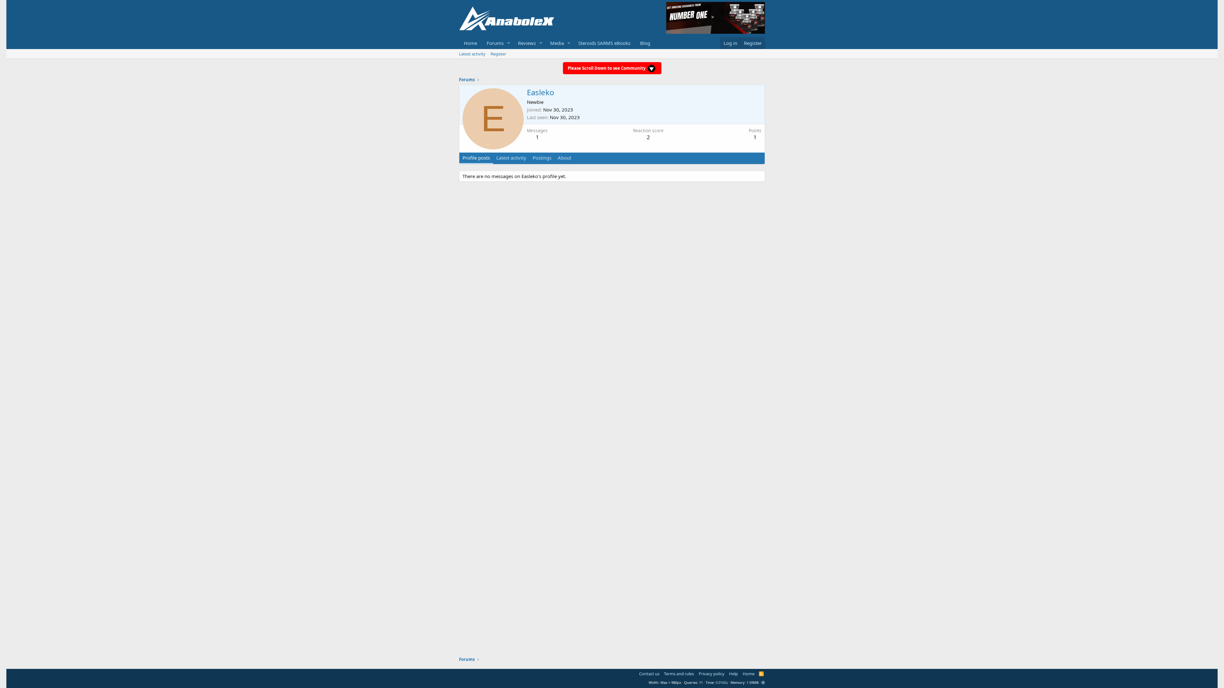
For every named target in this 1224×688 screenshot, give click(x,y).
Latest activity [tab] (511, 157)
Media (557, 43)
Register (498, 54)
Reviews (527, 43)
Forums (495, 43)
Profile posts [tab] (476, 157)
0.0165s (722, 682)
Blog (645, 43)
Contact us (649, 674)
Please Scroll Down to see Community (607, 68)
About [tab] (564, 157)
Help (733, 674)
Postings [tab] (542, 157)
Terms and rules (679, 674)
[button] (508, 43)
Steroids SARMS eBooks (604, 43)
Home (470, 43)
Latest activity (472, 54)
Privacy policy (712, 674)
